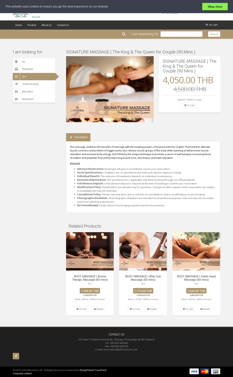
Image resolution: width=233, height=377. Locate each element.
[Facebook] (16, 356)
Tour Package (30, 84)
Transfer (27, 69)
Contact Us (63, 25)
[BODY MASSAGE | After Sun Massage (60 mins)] (143, 251)
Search (214, 34)
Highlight (28, 99)
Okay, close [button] (215, 6)
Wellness (27, 91)
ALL (23, 61)
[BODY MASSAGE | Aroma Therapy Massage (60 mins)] (90, 251)
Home (18, 25)
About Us (47, 25)
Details (99, 309)
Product (31, 25)
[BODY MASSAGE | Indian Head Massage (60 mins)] (196, 251)
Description (81, 137)
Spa (24, 76)
